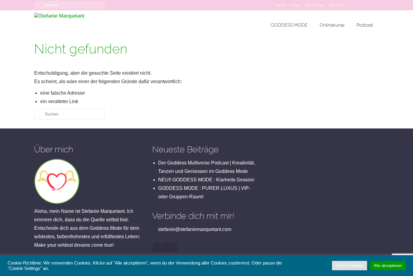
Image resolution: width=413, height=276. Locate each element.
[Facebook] (157, 247)
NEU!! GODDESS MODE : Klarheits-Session (206, 179)
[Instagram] (165, 247)
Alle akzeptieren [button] (388, 265)
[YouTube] (173, 247)
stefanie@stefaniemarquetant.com (194, 229)
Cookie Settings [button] (349, 265)
